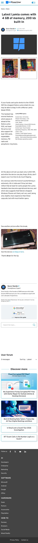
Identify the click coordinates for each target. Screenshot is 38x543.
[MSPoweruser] (13, 2)
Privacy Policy (14, 540)
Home (3, 9)
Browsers (4, 526)
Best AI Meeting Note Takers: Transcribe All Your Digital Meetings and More (19, 420)
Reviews (4, 522)
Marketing (4, 470)
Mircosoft (4, 482)
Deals (3, 502)
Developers (5, 462)
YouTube (20, 451)
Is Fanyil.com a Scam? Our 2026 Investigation (19, 429)
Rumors (3, 506)
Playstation (4, 513)
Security (4, 473)
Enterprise (4, 466)
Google (3, 490)
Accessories (5, 510)
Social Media (5, 530)
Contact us (24, 540)
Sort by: (23, 359)
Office (3, 493)
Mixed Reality (5, 533)
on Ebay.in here (18, 252)
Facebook (10, 451)
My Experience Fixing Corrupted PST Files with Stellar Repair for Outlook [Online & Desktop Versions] (19, 394)
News (7, 9)
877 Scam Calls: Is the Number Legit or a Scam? (19, 438)
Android (3, 486)
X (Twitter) (15, 451)
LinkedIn (25, 451)
